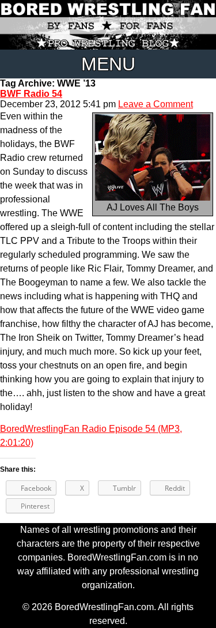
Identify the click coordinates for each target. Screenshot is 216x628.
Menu (108, 64)
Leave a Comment (155, 104)
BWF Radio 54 (31, 94)
